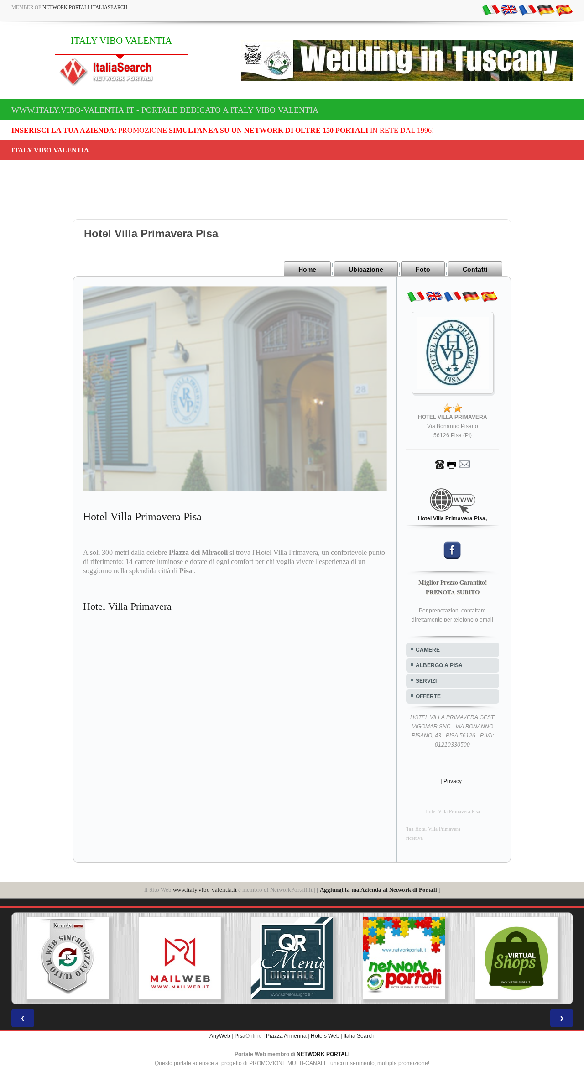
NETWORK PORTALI (323, 1054)
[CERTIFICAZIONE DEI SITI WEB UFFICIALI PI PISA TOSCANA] (521, 958)
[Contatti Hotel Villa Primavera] (452, 463)
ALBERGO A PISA (439, 665)
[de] (546, 9)
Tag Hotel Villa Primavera (433, 828)
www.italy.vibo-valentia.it (205, 889)
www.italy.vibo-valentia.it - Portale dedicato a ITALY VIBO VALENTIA (164, 110)
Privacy (452, 781)
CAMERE (428, 650)
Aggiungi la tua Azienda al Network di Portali (378, 889)
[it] (491, 9)
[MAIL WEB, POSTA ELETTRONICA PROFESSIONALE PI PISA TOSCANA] (73, 958)
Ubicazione (366, 269)
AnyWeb (219, 1036)
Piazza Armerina (286, 1036)
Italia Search (359, 1036)
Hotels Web (325, 1036)
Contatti (475, 269)
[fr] (527, 9)
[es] (564, 9)
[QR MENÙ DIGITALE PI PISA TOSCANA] (185, 958)
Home (307, 269)
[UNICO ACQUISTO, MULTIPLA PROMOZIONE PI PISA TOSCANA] (297, 958)
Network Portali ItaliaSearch (84, 7)
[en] (509, 9)
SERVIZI (426, 681)
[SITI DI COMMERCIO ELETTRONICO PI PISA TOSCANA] (409, 958)
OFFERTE (428, 696)
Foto (423, 269)
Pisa (240, 1036)
